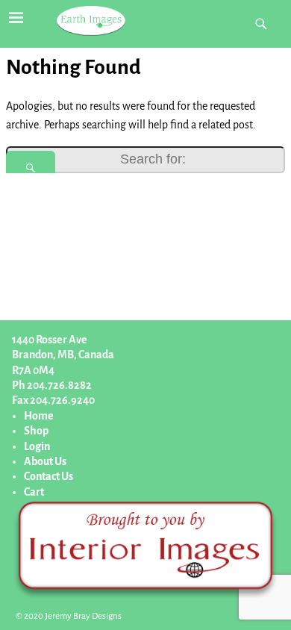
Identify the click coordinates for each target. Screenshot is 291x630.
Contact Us (48, 476)
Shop (36, 431)
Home (39, 416)
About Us (45, 461)
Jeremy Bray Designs (83, 616)
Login (37, 446)
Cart (34, 492)
